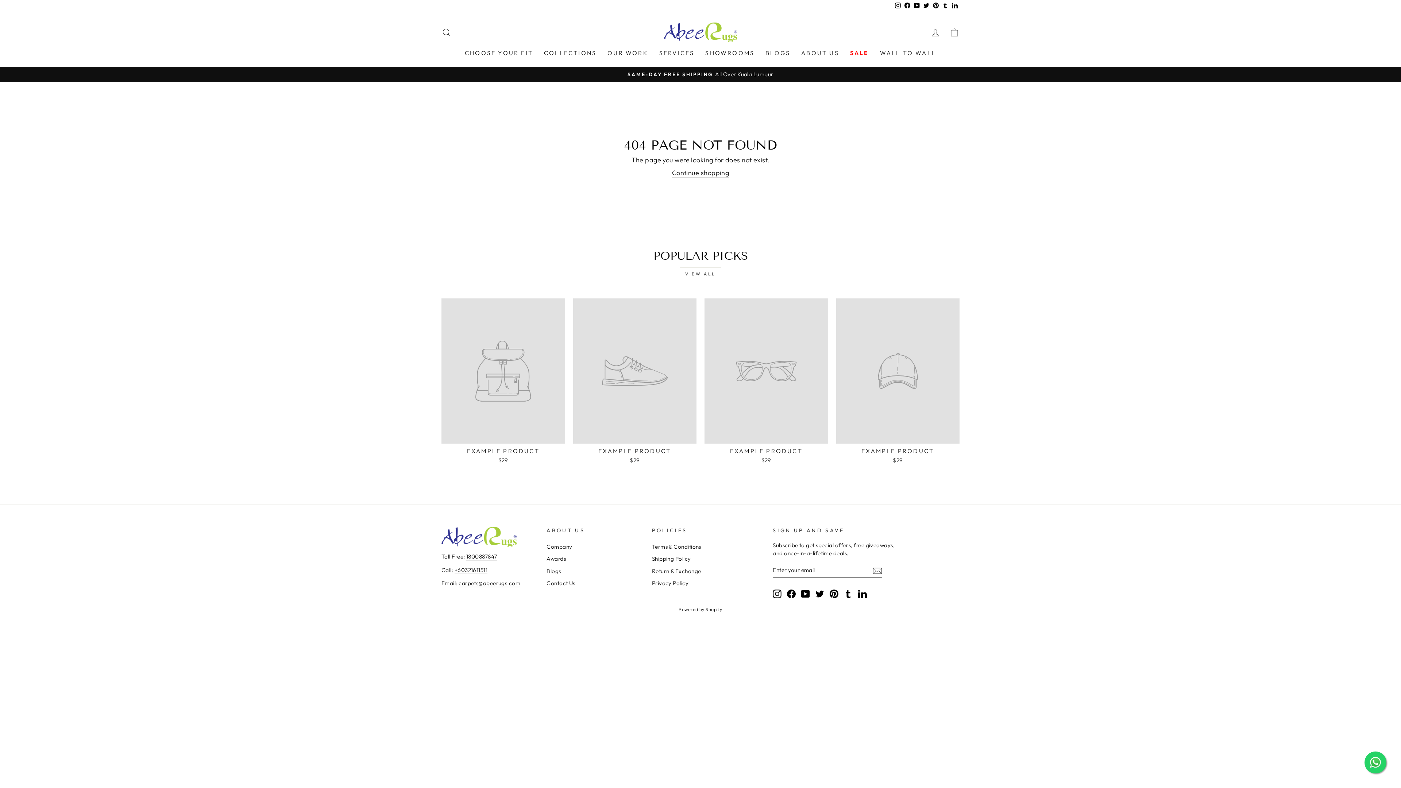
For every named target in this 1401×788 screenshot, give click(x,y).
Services (677, 53)
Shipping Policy (671, 558)
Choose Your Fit (499, 53)
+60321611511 (471, 570)
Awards (556, 558)
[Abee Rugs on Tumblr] (848, 593)
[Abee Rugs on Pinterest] (834, 593)
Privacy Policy (670, 583)
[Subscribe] (877, 570)
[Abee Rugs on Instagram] (777, 593)
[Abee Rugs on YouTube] (805, 593)
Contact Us (561, 583)
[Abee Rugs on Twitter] (819, 593)
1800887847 (481, 556)
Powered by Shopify (700, 609)
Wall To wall (908, 53)
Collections (570, 53)
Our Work (627, 53)
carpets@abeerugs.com (489, 583)
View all (700, 274)
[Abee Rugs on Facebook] (791, 593)
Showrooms (729, 53)
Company (559, 546)
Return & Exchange (676, 571)
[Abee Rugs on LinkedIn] (862, 593)
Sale (859, 53)
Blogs (777, 53)
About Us (820, 53)
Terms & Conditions (676, 546)
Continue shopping (700, 173)
